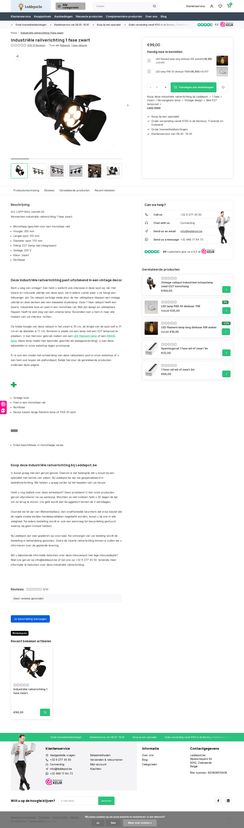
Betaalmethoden (100, 755)
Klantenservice (195, 6)
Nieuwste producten (89, 16)
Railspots (65, 45)
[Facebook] (218, 801)
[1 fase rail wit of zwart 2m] (151, 370)
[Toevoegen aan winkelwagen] (45, 712)
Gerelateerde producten (74, 190)
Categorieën (149, 764)
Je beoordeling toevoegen (30, 619)
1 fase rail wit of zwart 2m (178, 369)
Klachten (95, 768)
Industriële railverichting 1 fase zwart (42, 33)
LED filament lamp (85, 336)
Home (14, 33)
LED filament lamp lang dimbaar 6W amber (179, 59)
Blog (163, 16)
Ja (97, 823)
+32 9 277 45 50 (191, 214)
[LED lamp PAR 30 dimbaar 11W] (151, 307)
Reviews (49, 190)
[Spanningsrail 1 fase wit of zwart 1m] (151, 349)
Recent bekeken (105, 190)
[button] (128, 105)
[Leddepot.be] (31, 6)
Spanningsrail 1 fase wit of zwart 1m (184, 348)
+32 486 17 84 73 (191, 239)
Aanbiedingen (63, 16)
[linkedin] (228, 801)
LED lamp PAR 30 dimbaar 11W (172, 71)
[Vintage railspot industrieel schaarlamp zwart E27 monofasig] (151, 283)
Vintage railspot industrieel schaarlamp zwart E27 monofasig (187, 284)
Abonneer (106, 800)
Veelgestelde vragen (62, 755)
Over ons (151, 16)
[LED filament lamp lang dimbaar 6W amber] (151, 328)
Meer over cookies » (140, 823)
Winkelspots (19, 633)
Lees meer (154, 107)
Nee (113, 823)
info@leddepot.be (191, 231)
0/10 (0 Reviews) (36, 45)
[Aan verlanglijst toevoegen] (47, 652)
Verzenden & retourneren (106, 759)
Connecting (187, 223)
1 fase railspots (79, 45)
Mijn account (98, 764)
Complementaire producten (124, 16)
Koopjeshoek (42, 16)
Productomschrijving (26, 190)
